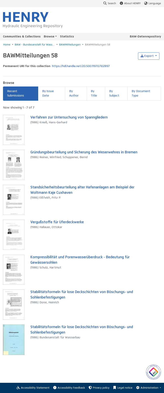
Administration (150, 388)
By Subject (114, 93)
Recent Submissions (15, 93)
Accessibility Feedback (71, 388)
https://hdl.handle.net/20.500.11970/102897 (81, 66)
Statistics (67, 36)
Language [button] (155, 3)
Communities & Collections (22, 36)
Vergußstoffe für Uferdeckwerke (57, 222)
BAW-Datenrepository (145, 36)
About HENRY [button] (132, 3)
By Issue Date (48, 93)
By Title (94, 93)
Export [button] (149, 55)
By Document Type (141, 93)
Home (6, 44)
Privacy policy (101, 388)
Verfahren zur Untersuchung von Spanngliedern (69, 117)
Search (112, 3)
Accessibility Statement (35, 388)
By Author (74, 93)
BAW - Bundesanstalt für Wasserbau (35, 44)
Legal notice (124, 388)
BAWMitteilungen (70, 44)
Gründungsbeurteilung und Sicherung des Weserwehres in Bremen (83, 152)
